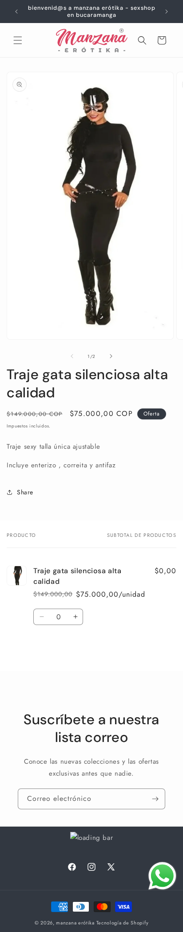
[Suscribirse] (155, 798)
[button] (18, 40)
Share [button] (25, 492)
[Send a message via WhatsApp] (162, 876)
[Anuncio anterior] (16, 11)
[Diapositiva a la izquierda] (72, 356)
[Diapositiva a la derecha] (111, 356)
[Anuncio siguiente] (166, 11)
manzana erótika (75, 922)
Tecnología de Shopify (122, 922)
